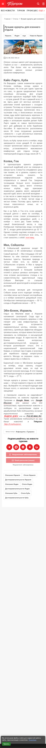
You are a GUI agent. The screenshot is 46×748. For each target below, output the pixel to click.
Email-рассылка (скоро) (24, 460)
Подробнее (32, 740)
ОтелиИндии (27, 484)
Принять (6, 744)
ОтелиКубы (25, 493)
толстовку (29, 238)
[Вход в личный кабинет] (43, 4)
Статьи (15, 19)
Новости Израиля (36, 36)
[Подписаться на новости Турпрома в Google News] (37, 447)
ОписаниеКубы (11, 493)
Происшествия (35, 11)
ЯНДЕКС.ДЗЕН (11, 416)
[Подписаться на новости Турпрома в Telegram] (9, 447)
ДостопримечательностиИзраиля (18, 480)
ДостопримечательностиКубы (17, 498)
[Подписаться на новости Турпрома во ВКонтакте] (23, 447)
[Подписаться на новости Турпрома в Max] (16, 447)
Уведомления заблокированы (24, 454)
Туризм (21, 11)
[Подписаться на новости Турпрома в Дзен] (30, 447)
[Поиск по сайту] (38, 4)
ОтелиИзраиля (30, 475)
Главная (7, 19)
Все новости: (8, 11)
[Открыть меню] (3, 4)
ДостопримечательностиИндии (17, 489)
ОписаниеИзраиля (12, 475)
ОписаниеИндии (11, 484)
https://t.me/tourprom (12, 424)
